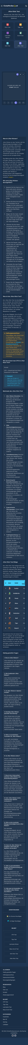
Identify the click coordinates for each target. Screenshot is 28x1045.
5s (12, 102)
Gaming (5, 1022)
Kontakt (5, 992)
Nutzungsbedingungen (9, 980)
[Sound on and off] (17, 74)
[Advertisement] (14, 59)
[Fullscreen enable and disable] (23, 74)
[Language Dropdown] (26, 6)
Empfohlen (6, 1016)
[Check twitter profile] (15, 1035)
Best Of (5, 1019)
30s (19, 102)
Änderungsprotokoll (8, 995)
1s (4, 102)
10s (16, 102)
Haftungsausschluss (8, 975)
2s (8, 102)
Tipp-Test (5, 1004)
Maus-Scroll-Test (7, 1009)
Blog (4, 987)
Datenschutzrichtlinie (8, 977)
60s (23, 102)
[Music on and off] (20, 74)
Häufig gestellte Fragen (9, 972)
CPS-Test (5, 1002)
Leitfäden (5, 1024)
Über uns (5, 989)
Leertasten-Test (7, 1007)
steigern (11, 177)
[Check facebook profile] (13, 1035)
